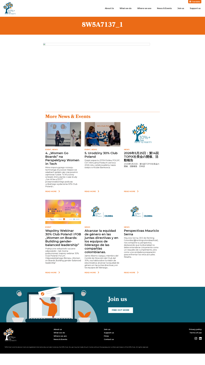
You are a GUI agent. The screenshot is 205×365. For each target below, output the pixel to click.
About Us (109, 8)
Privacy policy (195, 329)
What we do (126, 8)
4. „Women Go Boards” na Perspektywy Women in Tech (62, 158)
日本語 (142, 166)
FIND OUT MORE (120, 310)
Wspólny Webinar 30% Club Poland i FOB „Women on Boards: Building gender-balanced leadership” (63, 238)
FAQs (106, 336)
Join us (180, 8)
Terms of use (196, 333)
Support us (195, 8)
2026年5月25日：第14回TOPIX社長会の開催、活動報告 (141, 156)
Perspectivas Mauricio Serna (141, 232)
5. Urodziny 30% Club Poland (101, 155)
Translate (195, 1)
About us (58, 329)
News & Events (164, 8)
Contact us (109, 339)
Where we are (144, 8)
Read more (50, 191)
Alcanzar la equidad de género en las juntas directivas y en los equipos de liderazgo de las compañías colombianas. (101, 241)
